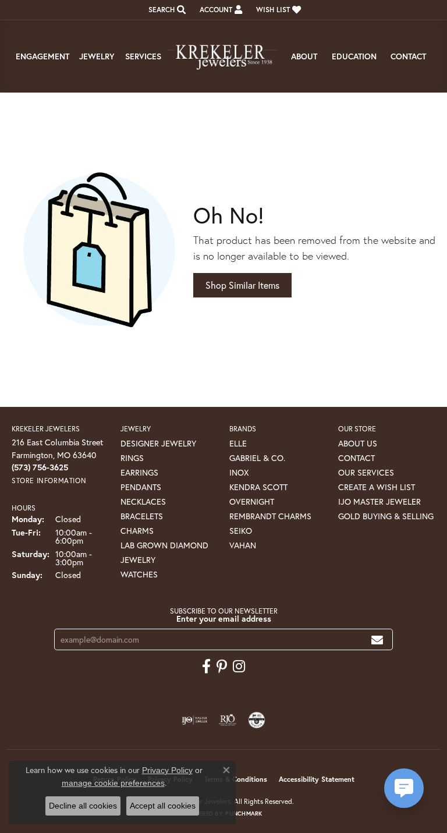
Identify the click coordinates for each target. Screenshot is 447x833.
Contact (408, 56)
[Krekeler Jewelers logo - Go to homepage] (223, 57)
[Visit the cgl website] (256, 720)
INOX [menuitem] (239, 472)
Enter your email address (223, 618)
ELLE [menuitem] (238, 443)
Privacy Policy (167, 770)
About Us (357, 443)
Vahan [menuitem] (242, 545)
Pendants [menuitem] (140, 486)
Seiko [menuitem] (240, 530)
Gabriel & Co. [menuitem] (257, 457)
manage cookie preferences (113, 783)
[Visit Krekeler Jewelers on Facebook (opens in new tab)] (206, 667)
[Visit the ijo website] (195, 720)
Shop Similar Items (242, 285)
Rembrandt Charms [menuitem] (270, 516)
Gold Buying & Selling (386, 516)
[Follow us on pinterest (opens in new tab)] (222, 667)
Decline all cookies (83, 805)
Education (354, 56)
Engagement (42, 56)
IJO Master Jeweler (379, 501)
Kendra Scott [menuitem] (258, 486)
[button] (166, 10)
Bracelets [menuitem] (141, 516)
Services (143, 56)
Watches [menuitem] (139, 574)
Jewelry (97, 56)
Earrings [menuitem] (139, 472)
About (304, 56)
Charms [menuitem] (137, 530)
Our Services (366, 472)
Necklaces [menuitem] (143, 501)
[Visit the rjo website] (227, 720)
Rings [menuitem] (132, 457)
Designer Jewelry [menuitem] (158, 443)
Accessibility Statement (316, 779)
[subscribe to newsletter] (377, 639)
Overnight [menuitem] (251, 501)
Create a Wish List (376, 486)
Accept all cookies (163, 805)
